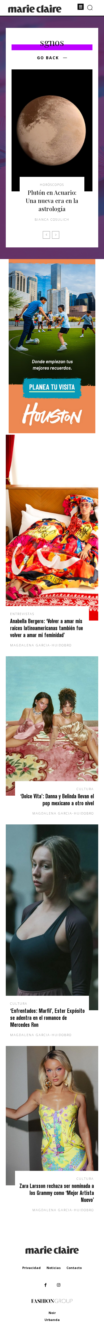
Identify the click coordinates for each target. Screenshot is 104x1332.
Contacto (74, 1268)
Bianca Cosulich (52, 219)
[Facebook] (45, 1285)
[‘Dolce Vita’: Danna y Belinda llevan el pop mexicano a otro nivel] (52, 726)
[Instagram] (58, 1285)
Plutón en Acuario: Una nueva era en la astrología (52, 200)
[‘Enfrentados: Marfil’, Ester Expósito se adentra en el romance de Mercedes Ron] (52, 917)
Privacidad (31, 1268)
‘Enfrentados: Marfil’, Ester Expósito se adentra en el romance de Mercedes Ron (47, 1017)
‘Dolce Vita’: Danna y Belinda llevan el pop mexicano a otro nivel (57, 799)
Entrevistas (22, 613)
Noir (52, 1313)
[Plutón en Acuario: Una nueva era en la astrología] (52, 130)
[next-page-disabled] (55, 235)
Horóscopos (52, 184)
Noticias (54, 1268)
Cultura (85, 788)
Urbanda (52, 1319)
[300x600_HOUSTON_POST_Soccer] (52, 431)
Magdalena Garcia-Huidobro (41, 645)
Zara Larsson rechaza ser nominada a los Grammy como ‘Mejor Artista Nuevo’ (56, 1192)
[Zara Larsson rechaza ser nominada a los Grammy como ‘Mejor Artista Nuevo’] (52, 1115)
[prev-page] (46, 235)
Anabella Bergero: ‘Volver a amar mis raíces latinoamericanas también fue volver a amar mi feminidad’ (46, 628)
